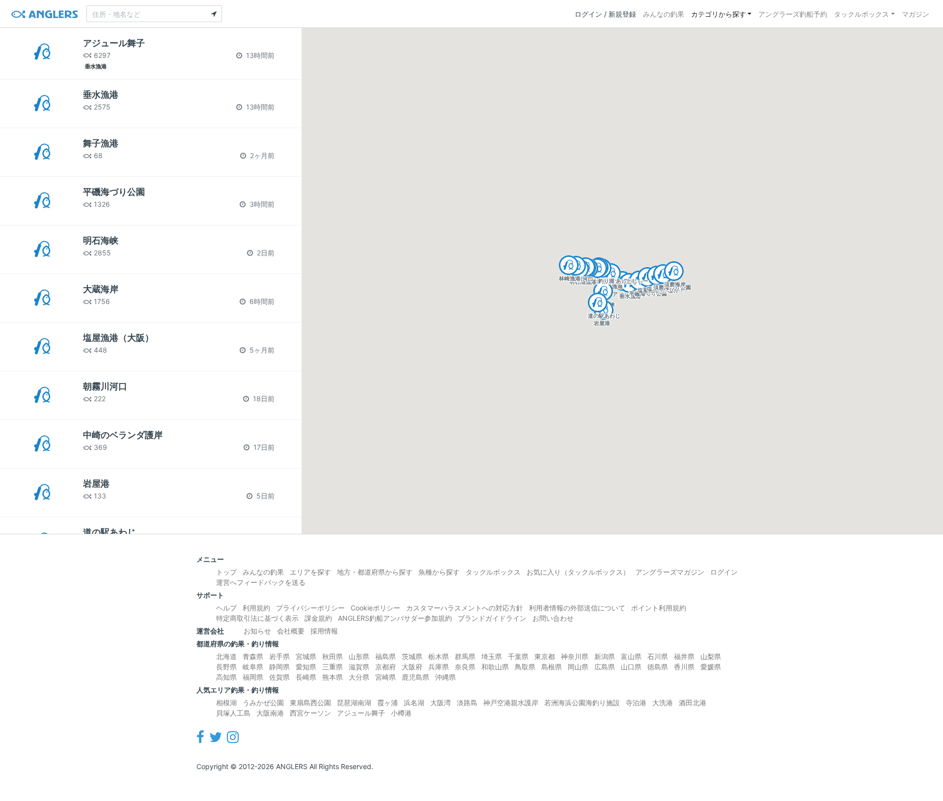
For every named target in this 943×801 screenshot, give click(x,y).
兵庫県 (438, 667)
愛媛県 (710, 667)
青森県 (253, 656)
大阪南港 (270, 713)
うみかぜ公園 (263, 702)
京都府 (385, 667)
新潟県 (604, 656)
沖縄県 (445, 677)
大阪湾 (440, 702)
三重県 (332, 667)
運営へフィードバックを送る (260, 582)
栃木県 (438, 656)
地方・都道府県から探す (375, 572)
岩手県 (279, 656)
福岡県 (253, 677)
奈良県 (465, 667)
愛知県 (306, 667)
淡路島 (467, 702)
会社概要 (291, 631)
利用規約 (256, 608)
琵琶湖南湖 (354, 702)
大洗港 (662, 702)
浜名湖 (414, 702)
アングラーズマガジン (670, 572)
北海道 (226, 656)
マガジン (915, 14)
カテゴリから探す (718, 14)
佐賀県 (279, 677)
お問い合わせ (553, 618)
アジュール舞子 (361, 713)
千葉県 (518, 656)
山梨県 (710, 656)
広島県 (604, 667)
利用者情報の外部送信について (577, 608)
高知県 (226, 677)
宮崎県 (385, 677)
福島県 (385, 656)
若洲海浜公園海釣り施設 (582, 702)
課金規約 (318, 618)
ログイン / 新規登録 (605, 14)
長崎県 (306, 677)
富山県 (631, 656)
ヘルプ (226, 608)
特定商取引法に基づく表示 (257, 618)
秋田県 (332, 656)
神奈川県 (574, 656)
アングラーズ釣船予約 (792, 14)
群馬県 (465, 656)
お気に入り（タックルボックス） (578, 572)
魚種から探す (439, 572)
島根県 (551, 667)
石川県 (657, 656)
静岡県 (279, 667)
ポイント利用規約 (658, 608)
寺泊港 (636, 702)
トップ (226, 572)
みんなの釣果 (663, 14)
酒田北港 (692, 702)
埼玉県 (491, 656)
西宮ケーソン (310, 713)
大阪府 (412, 667)
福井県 (684, 656)
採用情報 (324, 631)
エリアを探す (310, 572)
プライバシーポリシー (310, 608)
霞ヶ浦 (387, 702)
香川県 (684, 667)
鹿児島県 (415, 677)
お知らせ (257, 631)
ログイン (724, 572)
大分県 (359, 677)
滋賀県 (359, 667)
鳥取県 (525, 667)
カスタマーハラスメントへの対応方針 (464, 608)
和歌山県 (495, 667)
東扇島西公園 (310, 702)
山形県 (359, 656)
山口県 (631, 667)
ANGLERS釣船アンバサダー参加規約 (395, 618)
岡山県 (578, 667)
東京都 (544, 656)
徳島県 (657, 667)
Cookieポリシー (375, 608)
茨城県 (412, 656)
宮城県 (306, 656)
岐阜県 (253, 667)
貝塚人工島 (233, 713)
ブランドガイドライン (492, 618)
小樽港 (401, 713)
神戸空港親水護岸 (510, 702)
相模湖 (226, 702)
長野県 (226, 667)
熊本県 (332, 677)
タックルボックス (861, 14)
